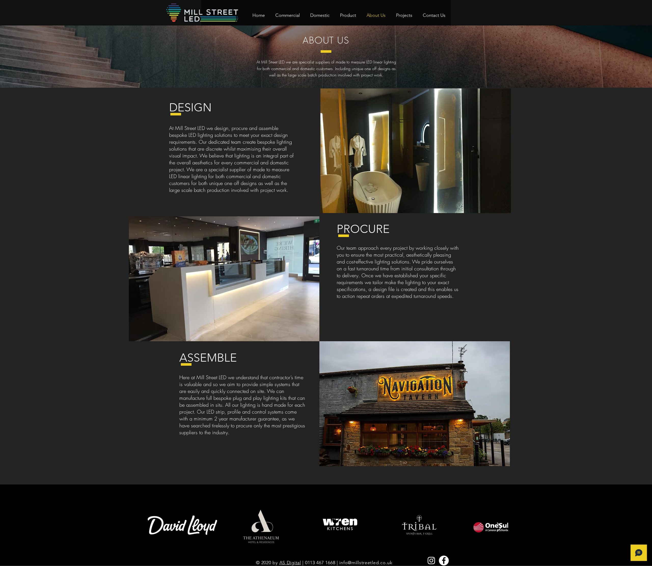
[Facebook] (444, 560)
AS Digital (290, 562)
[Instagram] (431, 560)
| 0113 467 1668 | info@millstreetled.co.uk (346, 562)
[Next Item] (499, 527)
